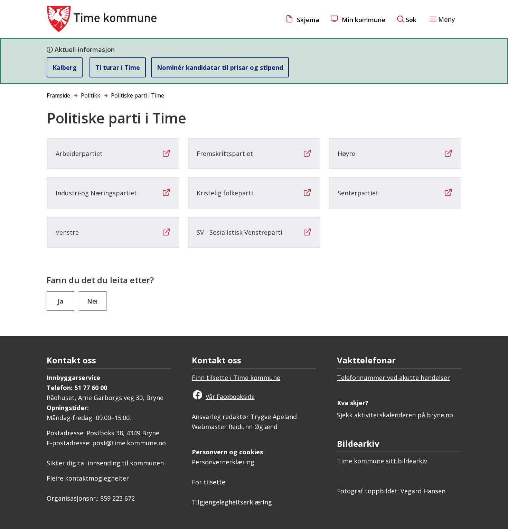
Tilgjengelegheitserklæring (232, 502)
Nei (92, 301)
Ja (61, 301)
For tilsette (209, 482)
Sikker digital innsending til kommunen (105, 463)
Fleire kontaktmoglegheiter (88, 478)
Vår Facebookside (230, 396)
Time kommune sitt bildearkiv (382, 461)
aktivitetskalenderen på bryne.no (403, 415)
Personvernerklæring (223, 462)
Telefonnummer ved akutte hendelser (393, 377)
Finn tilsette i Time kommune (236, 377)
